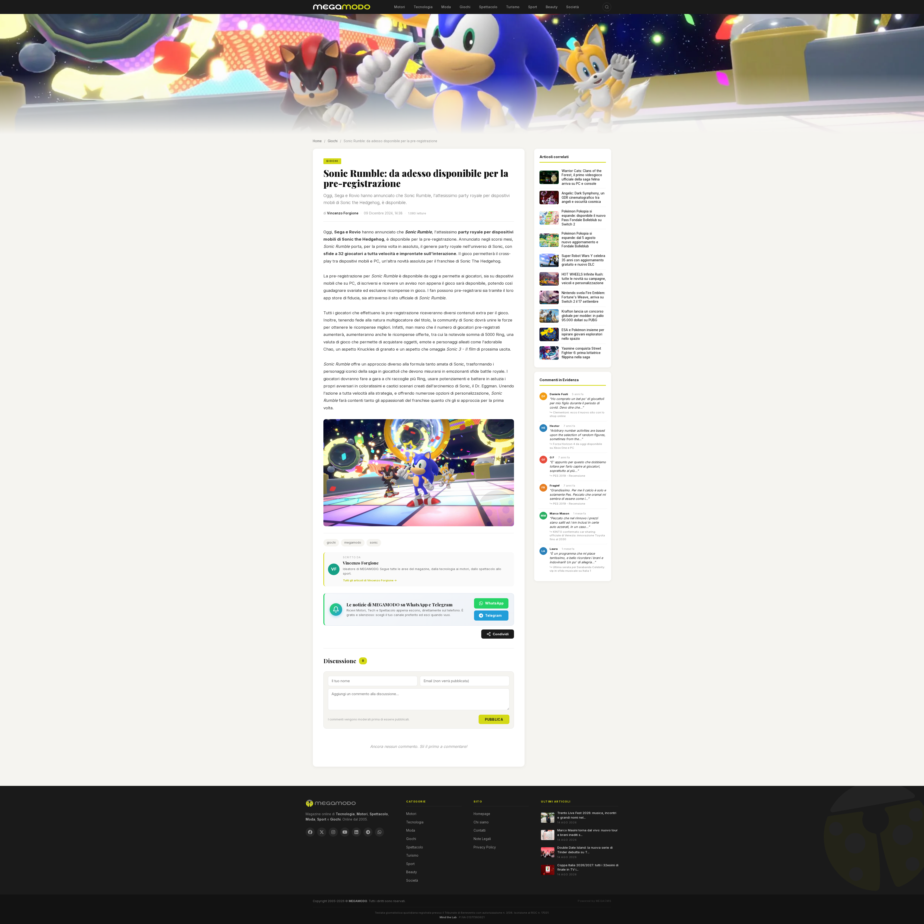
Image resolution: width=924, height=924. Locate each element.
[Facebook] (310, 832)
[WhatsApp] (379, 832)
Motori (399, 7)
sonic (374, 542)
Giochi (465, 7)
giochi (331, 542)
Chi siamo (481, 822)
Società (572, 7)
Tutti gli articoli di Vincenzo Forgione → (370, 580)
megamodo (352, 542)
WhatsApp (494, 603)
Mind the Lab (448, 917)
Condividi (501, 634)
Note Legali (482, 839)
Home (317, 141)
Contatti (480, 830)
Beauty (552, 7)
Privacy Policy (485, 847)
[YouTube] (344, 832)
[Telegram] (367, 832)
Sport (532, 7)
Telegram (493, 615)
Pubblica (494, 719)
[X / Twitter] (321, 832)
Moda (446, 7)
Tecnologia (423, 7)
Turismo (513, 7)
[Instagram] (333, 832)
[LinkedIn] (356, 832)
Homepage (482, 814)
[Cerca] (607, 7)
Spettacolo (488, 7)
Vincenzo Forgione (342, 213)
